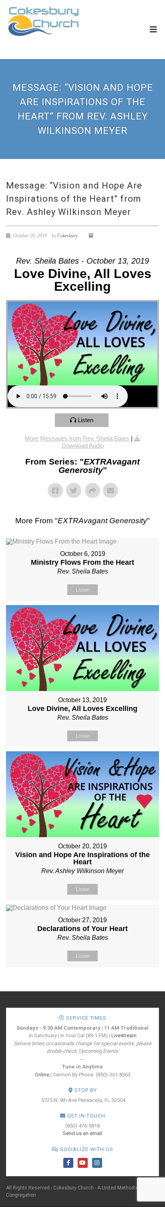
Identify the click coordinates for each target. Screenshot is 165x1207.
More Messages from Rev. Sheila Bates (77, 438)
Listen (85, 420)
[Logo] (43, 21)
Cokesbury (67, 235)
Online (42, 1075)
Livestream (124, 1035)
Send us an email (82, 1133)
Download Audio (83, 445)
